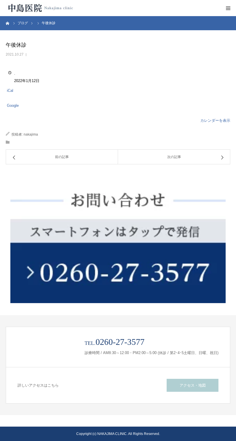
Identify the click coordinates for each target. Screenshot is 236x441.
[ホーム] (8, 23)
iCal (10, 90)
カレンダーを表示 (215, 120)
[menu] (228, 8)
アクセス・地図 (193, 385)
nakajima (31, 134)
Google (13, 105)
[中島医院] (40, 8)
